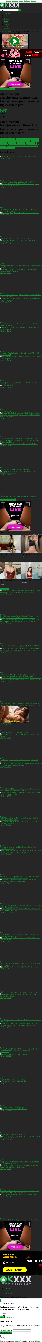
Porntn (21, 1)
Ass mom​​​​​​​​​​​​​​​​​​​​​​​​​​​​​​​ (20, 141)
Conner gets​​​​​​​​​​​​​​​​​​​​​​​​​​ (21, 143)
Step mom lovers (10, 141)
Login (2, 1317)
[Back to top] (0, 1300)
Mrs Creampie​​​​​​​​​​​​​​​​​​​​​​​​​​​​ (12, 146)
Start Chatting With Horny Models (8, 555)
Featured (12, 139)
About (3, 111)
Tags (5, 15)
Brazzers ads (8, 1294)
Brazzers (6, 19)
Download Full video (8, 89)
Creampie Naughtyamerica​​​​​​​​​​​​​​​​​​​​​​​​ (18, 144)
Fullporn (15, 1)
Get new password (6, 1332)
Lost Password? (10, 1317)
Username (3, 1313)
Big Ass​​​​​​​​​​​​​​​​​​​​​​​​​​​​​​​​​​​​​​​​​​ (34, 141)
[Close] (0, 1301)
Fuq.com (6, 28)
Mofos (24, 139)
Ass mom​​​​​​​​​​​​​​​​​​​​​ (27, 141)
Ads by (37, 534)
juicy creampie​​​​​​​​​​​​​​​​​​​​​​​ (32, 144)
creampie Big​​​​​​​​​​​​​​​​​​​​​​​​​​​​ (31, 143)
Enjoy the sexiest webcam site (31, 554)
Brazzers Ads (8, 24)
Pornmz (8, 1)
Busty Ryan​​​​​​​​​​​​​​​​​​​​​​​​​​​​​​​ (12, 143)
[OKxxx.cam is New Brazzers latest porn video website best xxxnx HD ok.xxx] (10, 8)
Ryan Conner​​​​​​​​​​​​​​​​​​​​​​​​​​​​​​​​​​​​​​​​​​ (10, 148)
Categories (7, 14)
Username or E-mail (6, 1330)
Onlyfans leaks (8, 1292)
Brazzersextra (8, 1288)
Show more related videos (8, 500)
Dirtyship (27, 1)
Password (3, 1315)
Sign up (17, 1341)
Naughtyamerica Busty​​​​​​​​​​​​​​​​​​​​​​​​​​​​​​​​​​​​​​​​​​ (26, 146)
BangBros (7, 31)
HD (18, 139)
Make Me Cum (26, 580)
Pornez (33, 1)
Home (2, 31)
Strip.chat (2, 557)
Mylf (29, 139)
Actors (6, 17)
